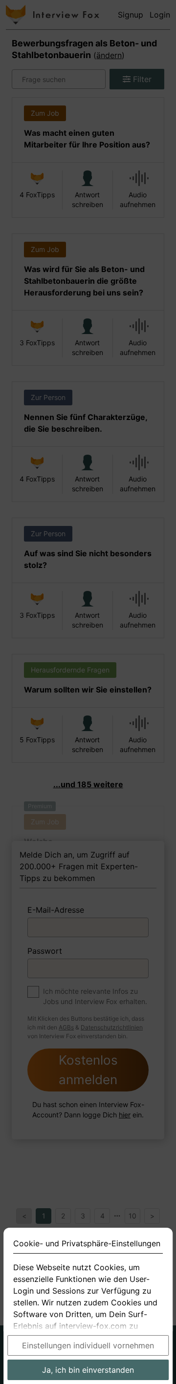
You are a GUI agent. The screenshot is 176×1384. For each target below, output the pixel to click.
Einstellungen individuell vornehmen (88, 1345)
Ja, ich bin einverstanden (88, 1370)
